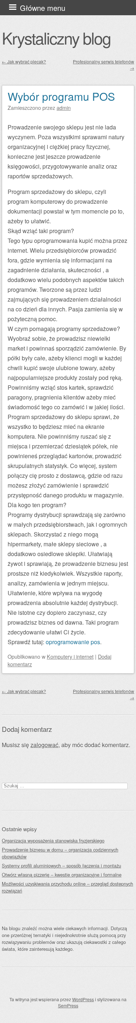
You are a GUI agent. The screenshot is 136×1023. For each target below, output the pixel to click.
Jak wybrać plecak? (24, 61)
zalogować (44, 745)
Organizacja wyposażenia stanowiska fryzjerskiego (53, 840)
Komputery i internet (70, 656)
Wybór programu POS (61, 96)
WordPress (83, 999)
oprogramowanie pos (73, 642)
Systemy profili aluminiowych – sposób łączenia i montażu (61, 865)
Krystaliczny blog (56, 37)
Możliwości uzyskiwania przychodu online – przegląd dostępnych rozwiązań (67, 887)
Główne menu (42, 8)
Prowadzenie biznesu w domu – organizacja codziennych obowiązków (60, 853)
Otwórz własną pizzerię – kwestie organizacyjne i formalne (61, 874)
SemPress (68, 1005)
